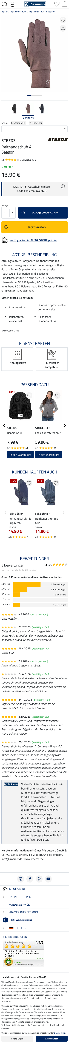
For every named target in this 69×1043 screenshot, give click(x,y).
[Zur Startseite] (35, 4)
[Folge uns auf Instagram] (20, 879)
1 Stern (6, 604)
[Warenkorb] (65, 4)
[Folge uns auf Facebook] (29, 879)
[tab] (29, 95)
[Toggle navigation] (4, 4)
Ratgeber (38, 123)
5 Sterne (5, 584)
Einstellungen (17, 1038)
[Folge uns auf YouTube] (48, 879)
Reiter (4, 11)
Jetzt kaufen (37, 227)
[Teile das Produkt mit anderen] (63, 28)
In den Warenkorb (48, 455)
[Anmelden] (12, 4)
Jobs (18, 919)
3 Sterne (5, 594)
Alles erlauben (51, 1038)
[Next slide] (65, 112)
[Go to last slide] (4, 425)
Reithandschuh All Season (42, 11)
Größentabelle (18, 123)
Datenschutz (59, 1032)
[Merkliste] (56, 4)
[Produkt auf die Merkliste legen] (63, 20)
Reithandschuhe (18, 11)
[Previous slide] (4, 112)
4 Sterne (5, 589)
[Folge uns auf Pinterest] (39, 879)
